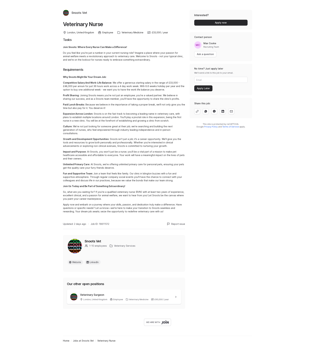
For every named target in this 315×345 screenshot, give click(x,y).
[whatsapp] (206, 111)
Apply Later (203, 88)
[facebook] (214, 111)
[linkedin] (223, 111)
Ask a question (205, 54)
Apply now (221, 22)
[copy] (197, 111)
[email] (231, 111)
